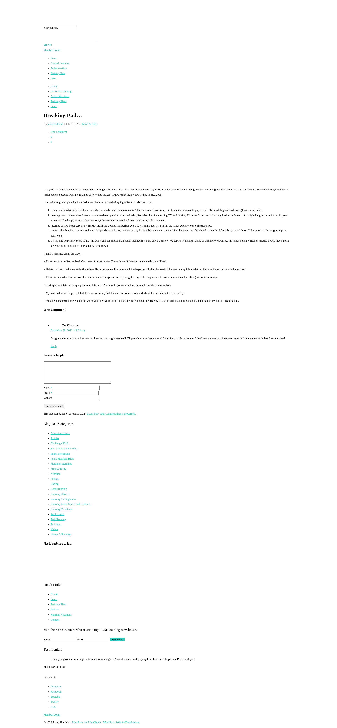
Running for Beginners (63, 499)
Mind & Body (90, 123)
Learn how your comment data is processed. (111, 413)
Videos (54, 529)
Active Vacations (60, 96)
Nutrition (56, 473)
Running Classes (60, 494)
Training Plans (58, 73)
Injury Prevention (60, 453)
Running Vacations (61, 509)
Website (48, 397)
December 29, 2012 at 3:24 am (68, 330)
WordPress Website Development (121, 722)
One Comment (59, 131)
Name (48, 387)
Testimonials (57, 514)
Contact (55, 619)
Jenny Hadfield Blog (62, 458)
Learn (53, 78)
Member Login (52, 49)
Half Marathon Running (64, 448)
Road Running (59, 488)
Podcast (55, 478)
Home (54, 86)
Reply (54, 346)
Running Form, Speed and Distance (70, 504)
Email (48, 392)
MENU (48, 45)
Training (55, 524)
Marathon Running (61, 463)
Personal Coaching (61, 91)
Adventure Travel (60, 433)
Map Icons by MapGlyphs (86, 722)
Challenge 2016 (59, 443)
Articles (55, 438)
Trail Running (58, 519)
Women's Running (61, 534)
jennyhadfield (55, 123)
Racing (54, 483)
